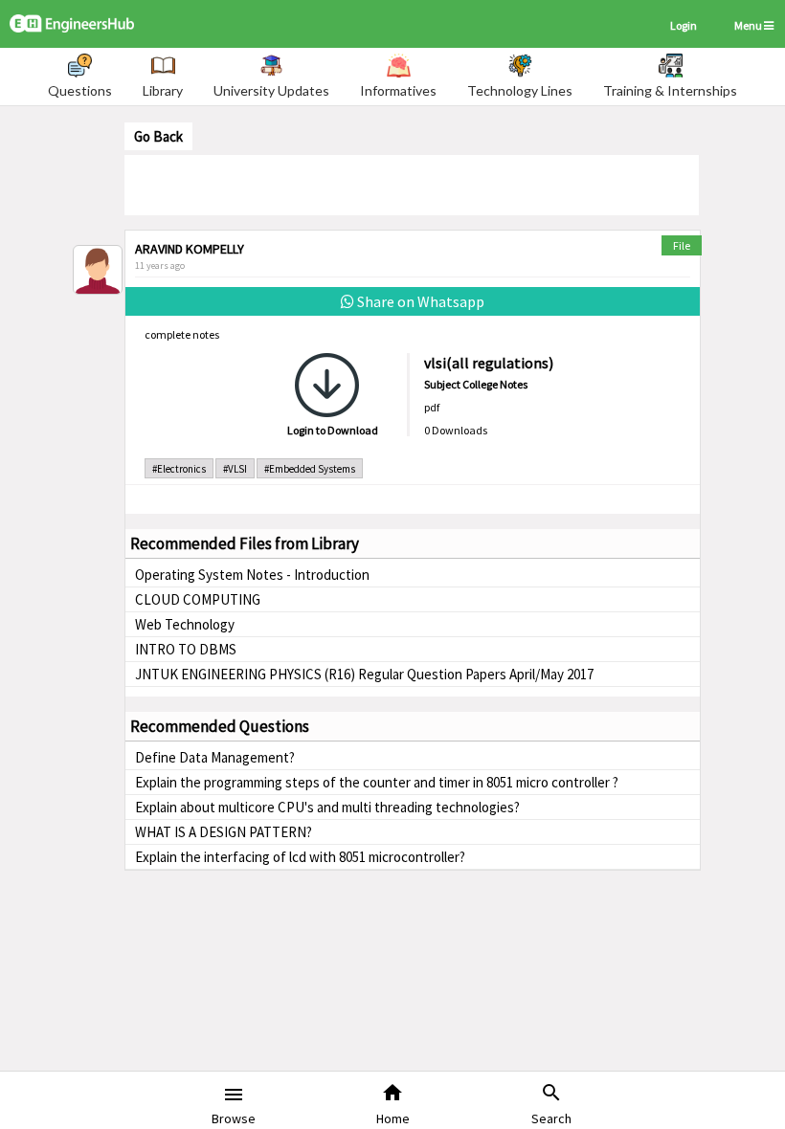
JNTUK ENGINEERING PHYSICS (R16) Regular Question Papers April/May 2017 (364, 674)
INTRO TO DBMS (185, 649)
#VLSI (235, 469)
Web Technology (185, 624)
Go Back (158, 136)
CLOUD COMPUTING (197, 599)
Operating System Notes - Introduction (252, 574)
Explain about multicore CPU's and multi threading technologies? (327, 807)
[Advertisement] (411, 183)
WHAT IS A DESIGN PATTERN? (223, 832)
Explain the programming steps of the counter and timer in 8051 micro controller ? (376, 782)
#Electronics (179, 469)
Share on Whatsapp (419, 301)
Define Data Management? (215, 757)
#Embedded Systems (309, 469)
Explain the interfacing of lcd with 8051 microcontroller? (300, 857)
